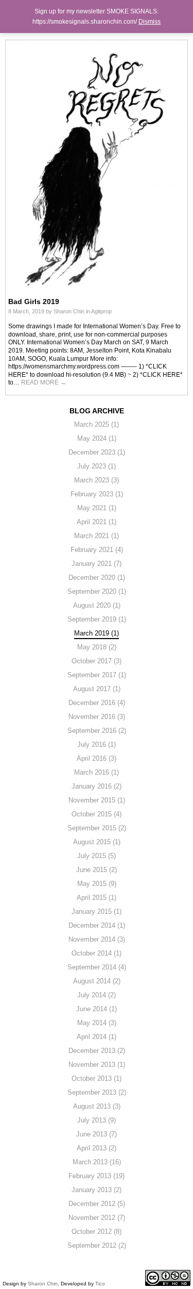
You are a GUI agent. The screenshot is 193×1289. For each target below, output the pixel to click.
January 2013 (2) (96, 1190)
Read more (43, 382)
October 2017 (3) (96, 661)
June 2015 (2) (96, 870)
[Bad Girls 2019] (97, 167)
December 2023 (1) (96, 452)
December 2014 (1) (96, 925)
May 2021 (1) (96, 508)
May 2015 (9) (96, 884)
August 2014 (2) (96, 981)
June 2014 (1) (96, 1009)
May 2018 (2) (96, 647)
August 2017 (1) (96, 689)
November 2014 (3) (96, 939)
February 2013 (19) (96, 1176)
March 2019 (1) (96, 633)
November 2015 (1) (96, 800)
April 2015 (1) (96, 897)
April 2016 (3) (96, 758)
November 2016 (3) (96, 717)
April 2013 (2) (96, 1148)
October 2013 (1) (96, 1078)
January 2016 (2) (96, 786)
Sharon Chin (69, 311)
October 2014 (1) (96, 953)
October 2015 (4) (96, 814)
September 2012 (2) (96, 1245)
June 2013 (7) (96, 1134)
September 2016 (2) (96, 730)
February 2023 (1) (97, 494)
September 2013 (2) (96, 1092)
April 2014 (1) (96, 1037)
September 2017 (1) (96, 675)
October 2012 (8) (96, 1231)
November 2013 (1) (96, 1064)
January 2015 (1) (96, 911)
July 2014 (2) (96, 995)
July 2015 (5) (96, 856)
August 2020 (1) (96, 605)
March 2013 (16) (97, 1162)
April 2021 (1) (96, 522)
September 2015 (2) (96, 828)
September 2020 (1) (96, 591)
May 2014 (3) (96, 1023)
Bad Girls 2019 (33, 301)
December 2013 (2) (96, 1050)
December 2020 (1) (96, 577)
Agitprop (101, 311)
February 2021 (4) (97, 550)
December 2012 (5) (96, 1204)
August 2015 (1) (96, 842)
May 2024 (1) (96, 438)
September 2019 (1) (96, 619)
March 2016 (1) (96, 772)
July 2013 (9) (96, 1120)
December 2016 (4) (96, 703)
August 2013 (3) (96, 1106)
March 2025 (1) (96, 424)
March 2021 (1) (96, 536)
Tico (100, 1283)
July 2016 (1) (96, 744)
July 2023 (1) (96, 466)
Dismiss (149, 21)
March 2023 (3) (96, 480)
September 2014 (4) (96, 967)
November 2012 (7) (96, 1217)
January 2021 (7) (96, 563)
